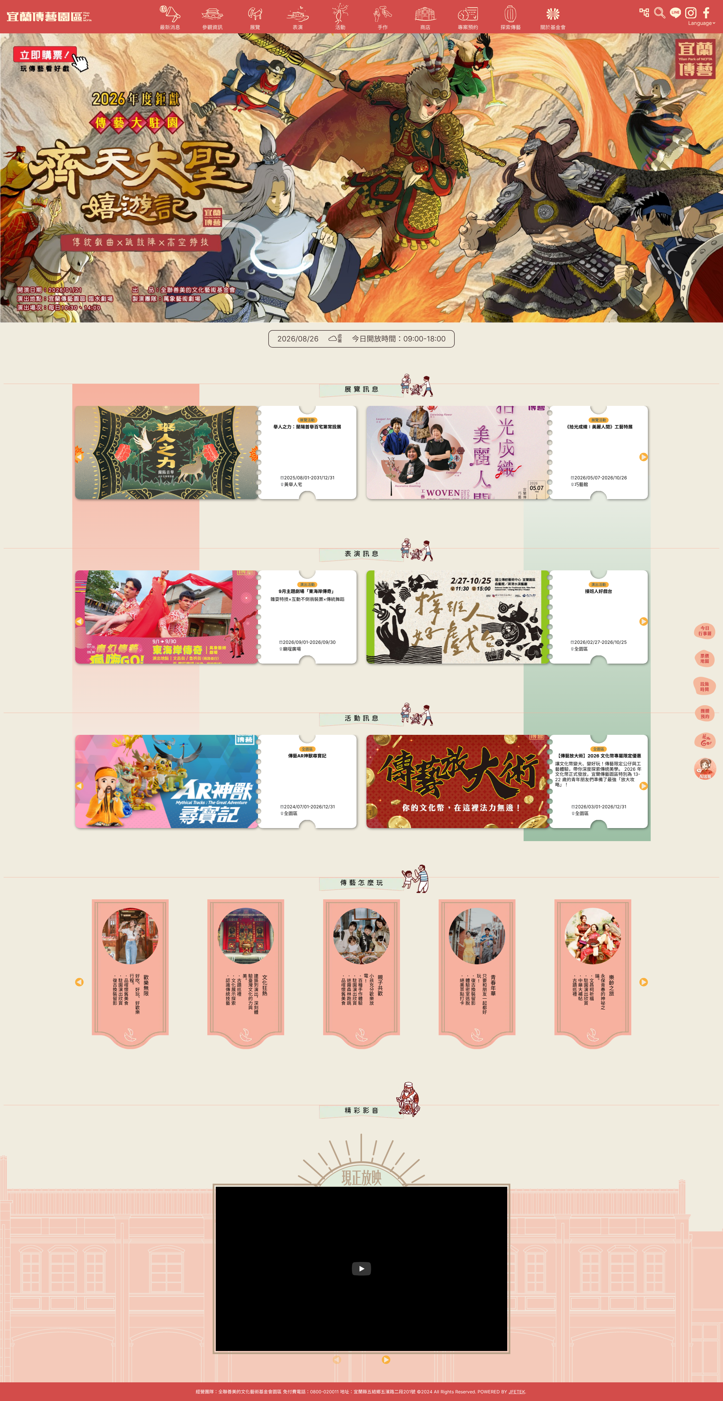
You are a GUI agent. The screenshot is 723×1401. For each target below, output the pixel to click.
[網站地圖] (644, 12)
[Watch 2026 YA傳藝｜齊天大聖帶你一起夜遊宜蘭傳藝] (361, 1269)
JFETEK (517, 1391)
